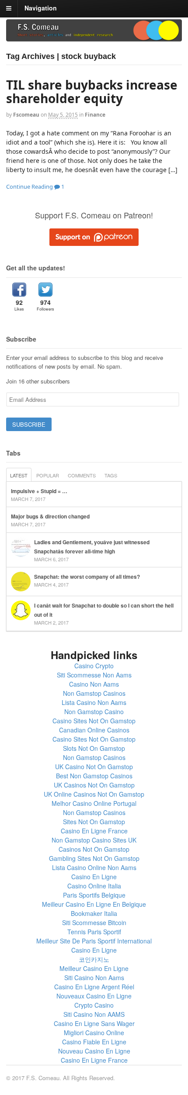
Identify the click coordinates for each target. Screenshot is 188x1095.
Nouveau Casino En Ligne (94, 1051)
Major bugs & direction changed (50, 516)
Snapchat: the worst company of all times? (87, 576)
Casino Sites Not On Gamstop (94, 720)
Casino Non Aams (94, 684)
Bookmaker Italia (94, 913)
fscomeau (26, 114)
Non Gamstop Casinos (94, 693)
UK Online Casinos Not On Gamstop (94, 794)
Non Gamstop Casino (94, 711)
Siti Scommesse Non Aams (94, 674)
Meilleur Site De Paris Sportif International (94, 940)
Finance (95, 114)
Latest (19, 475)
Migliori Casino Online (94, 1032)
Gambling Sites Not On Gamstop (94, 858)
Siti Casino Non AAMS (94, 1014)
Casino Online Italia (94, 885)
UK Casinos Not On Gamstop (94, 785)
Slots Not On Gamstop (94, 748)
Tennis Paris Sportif (94, 931)
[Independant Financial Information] (94, 38)
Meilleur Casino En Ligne (94, 968)
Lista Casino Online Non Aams (94, 867)
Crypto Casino (94, 1005)
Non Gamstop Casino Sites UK (94, 840)
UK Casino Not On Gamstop (94, 766)
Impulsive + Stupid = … (39, 491)
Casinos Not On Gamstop (94, 849)
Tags (110, 475)
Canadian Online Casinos (94, 729)
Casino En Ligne (94, 876)
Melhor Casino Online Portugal (94, 803)
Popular (47, 475)
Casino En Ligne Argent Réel (94, 986)
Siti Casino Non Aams (94, 977)
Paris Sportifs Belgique (94, 895)
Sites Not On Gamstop (94, 821)
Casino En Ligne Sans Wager (94, 1023)
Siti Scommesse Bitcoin (94, 922)
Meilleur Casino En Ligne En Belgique (94, 904)
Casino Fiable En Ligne (94, 1041)
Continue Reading (29, 186)
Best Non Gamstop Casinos (94, 775)
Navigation (40, 7)
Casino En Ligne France (94, 830)
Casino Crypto (94, 665)
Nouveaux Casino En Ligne (94, 995)
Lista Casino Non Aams (94, 702)
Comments (82, 475)
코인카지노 (94, 959)
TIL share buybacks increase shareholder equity (92, 91)
